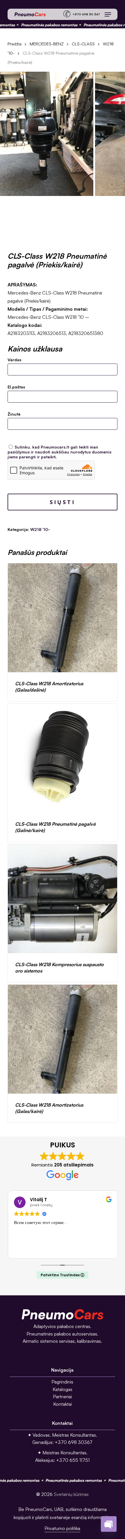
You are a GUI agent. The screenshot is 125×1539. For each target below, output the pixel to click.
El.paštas (16, 386)
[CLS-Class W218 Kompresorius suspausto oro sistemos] (62, 898)
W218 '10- (40, 529)
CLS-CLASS (83, 44)
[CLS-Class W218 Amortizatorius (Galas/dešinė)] (62, 617)
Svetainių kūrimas (71, 1494)
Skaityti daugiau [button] (62, 1249)
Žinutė (14, 414)
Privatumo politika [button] (62, 1528)
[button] (108, 14)
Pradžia (15, 44)
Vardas (14, 359)
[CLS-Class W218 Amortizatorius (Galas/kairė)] (62, 1039)
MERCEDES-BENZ (47, 44)
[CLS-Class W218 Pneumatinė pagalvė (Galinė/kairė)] (62, 758)
